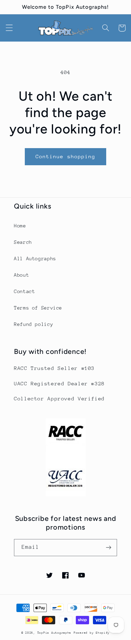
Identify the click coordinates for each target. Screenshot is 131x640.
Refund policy (33, 324)
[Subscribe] (109, 547)
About (21, 275)
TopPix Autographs (54, 632)
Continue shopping (65, 156)
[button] (9, 28)
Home (20, 225)
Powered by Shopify (92, 632)
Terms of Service (38, 308)
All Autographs (35, 258)
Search (23, 242)
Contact (24, 291)
